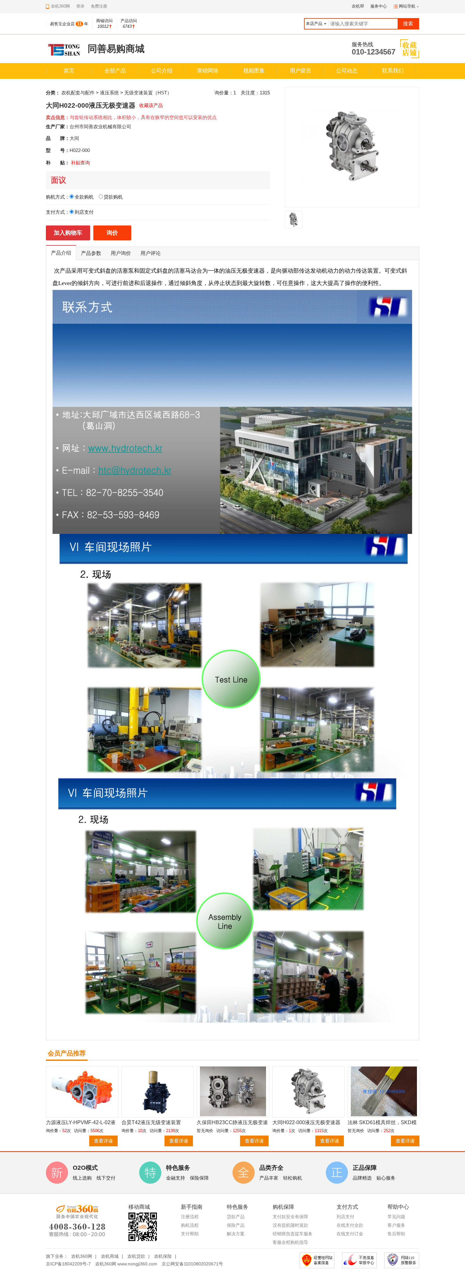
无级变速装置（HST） (148, 92)
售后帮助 (396, 1233)
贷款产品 (236, 1216)
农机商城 (110, 1256)
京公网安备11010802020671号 (192, 1263)
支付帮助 (190, 1233)
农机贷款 (136, 1256)
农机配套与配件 (78, 92)
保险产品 (236, 1225)
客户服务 (396, 1225)
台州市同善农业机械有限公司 (100, 126)
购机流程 (190, 1225)
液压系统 (109, 92)
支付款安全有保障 (290, 1216)
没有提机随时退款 (290, 1225)
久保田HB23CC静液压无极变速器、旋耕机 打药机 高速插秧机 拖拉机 (232, 1123)
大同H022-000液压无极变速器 (306, 1122)
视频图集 (254, 71)
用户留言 (300, 71)
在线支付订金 (350, 1233)
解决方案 (236, 1233)
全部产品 (115, 71)
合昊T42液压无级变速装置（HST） (151, 1123)
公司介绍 (161, 71)
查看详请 (103, 1140)
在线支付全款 (350, 1225)
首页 (69, 71)
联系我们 (393, 71)
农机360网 (81, 1256)
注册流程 (190, 1216)
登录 (80, 6)
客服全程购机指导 (290, 1242)
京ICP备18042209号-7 (68, 1263)
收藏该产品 (151, 105)
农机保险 (163, 1256)
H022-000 (80, 150)
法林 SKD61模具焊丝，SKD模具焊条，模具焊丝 (382, 1123)
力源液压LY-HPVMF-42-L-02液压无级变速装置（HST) (80, 1123)
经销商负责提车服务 (293, 1233)
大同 (74, 138)
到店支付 (345, 1216)
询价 (112, 233)
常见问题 (396, 1216)
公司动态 (346, 71)
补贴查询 (80, 162)
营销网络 (208, 71)
